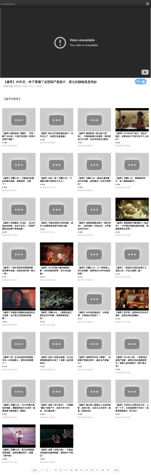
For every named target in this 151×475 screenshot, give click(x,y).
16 (92, 470)
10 (60, 470)
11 (66, 470)
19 (108, 470)
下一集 (140, 81)
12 (71, 470)
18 (102, 470)
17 (97, 470)
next (116, 470)
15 (87, 470)
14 (81, 470)
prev (35, 470)
